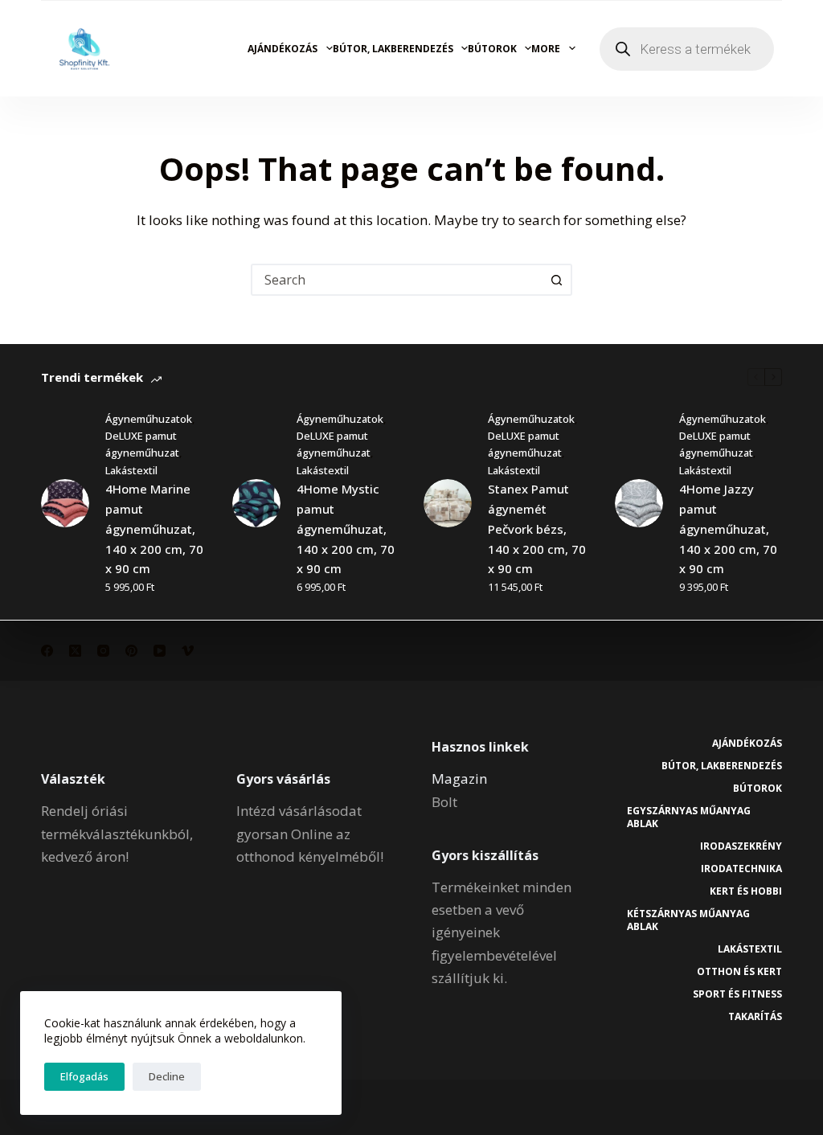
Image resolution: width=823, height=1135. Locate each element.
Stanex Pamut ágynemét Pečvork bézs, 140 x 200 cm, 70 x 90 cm (537, 528)
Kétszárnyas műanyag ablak (688, 920)
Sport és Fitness (737, 994)
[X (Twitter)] (75, 651)
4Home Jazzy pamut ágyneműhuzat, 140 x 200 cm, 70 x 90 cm (728, 528)
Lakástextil (131, 470)
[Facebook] (47, 651)
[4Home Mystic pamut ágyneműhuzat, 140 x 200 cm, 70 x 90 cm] (256, 503)
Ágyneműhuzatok (148, 419)
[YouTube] (160, 651)
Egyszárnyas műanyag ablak (689, 817)
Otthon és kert (739, 971)
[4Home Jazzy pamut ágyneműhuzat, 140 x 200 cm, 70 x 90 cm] (639, 503)
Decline (167, 1076)
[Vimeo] (188, 651)
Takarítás (755, 1016)
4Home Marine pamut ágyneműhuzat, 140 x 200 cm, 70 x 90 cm (154, 528)
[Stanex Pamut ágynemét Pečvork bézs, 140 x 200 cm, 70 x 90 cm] (448, 503)
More (545, 48)
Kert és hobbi (746, 891)
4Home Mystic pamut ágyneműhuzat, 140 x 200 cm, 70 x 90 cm (346, 528)
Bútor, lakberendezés (393, 48)
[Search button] (556, 279)
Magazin (459, 778)
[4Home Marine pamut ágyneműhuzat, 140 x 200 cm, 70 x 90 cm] (65, 503)
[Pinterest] (131, 651)
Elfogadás (84, 1076)
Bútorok (492, 48)
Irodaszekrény (741, 846)
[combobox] (397, 280)
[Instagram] (103, 651)
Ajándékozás (282, 48)
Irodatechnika (741, 869)
